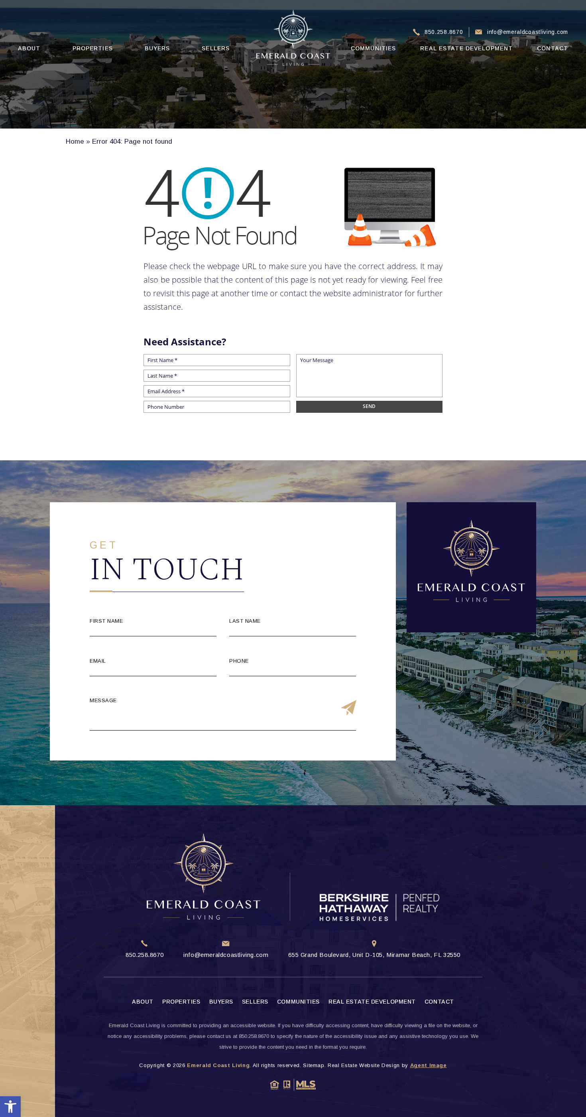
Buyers (157, 48)
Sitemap (313, 1065)
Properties (93, 48)
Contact (552, 48)
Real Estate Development (466, 48)
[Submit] (348, 708)
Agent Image (428, 1065)
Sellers (216, 48)
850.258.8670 (444, 32)
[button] (10, 1106)
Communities (373, 48)
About (29, 48)
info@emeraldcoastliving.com (527, 32)
